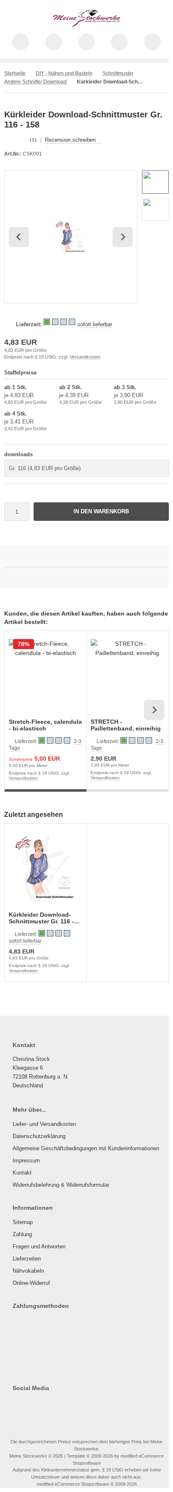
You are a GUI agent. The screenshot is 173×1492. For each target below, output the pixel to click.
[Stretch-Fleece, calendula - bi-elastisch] (45, 675)
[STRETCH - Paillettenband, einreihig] (127, 675)
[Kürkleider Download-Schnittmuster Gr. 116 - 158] (45, 868)
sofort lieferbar (94, 324)
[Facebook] (17, 1405)
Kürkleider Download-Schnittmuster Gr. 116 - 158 (41, 918)
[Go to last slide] (19, 237)
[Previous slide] (19, 710)
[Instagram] (41, 1405)
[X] (29, 1405)
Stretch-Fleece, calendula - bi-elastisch (45, 725)
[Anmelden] (86, 42)
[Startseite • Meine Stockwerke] (86, 25)
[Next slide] (123, 237)
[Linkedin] (77, 1405)
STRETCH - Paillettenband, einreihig (126, 725)
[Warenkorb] (119, 42)
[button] (155, 182)
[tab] (45, 795)
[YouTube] (53, 1405)
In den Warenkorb (101, 511)
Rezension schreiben (70, 140)
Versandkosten (85, 356)
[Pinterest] (65, 1405)
